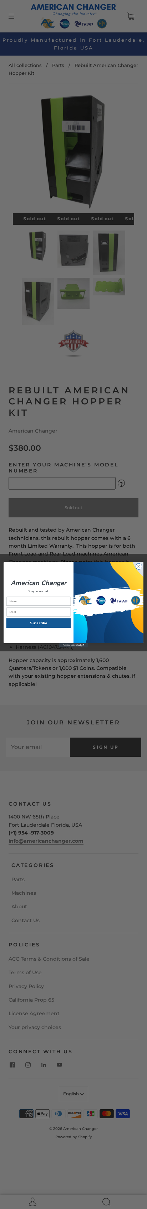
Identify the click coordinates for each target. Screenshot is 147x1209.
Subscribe (38, 622)
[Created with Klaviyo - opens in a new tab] (73, 645)
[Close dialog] (139, 566)
